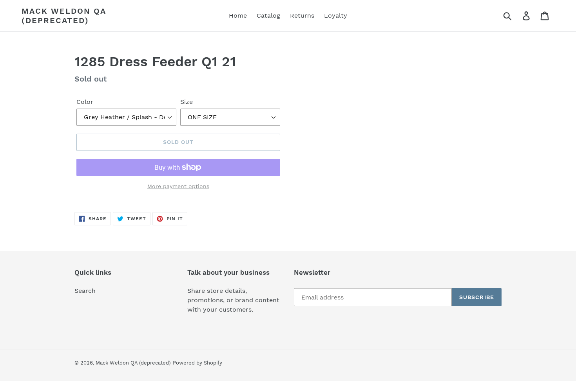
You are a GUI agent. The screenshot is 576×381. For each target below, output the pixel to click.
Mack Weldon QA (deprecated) (64, 15)
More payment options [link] (178, 186)
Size (186, 101)
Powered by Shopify (197, 363)
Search (85, 290)
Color (84, 101)
